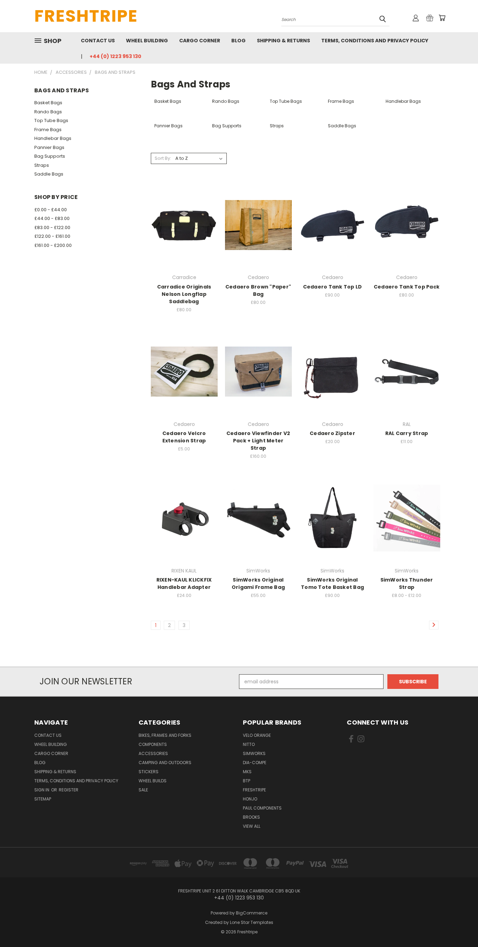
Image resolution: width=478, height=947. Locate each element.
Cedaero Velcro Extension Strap (184, 437)
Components (153, 744)
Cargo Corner (199, 40)
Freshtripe (254, 790)
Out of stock (184, 237)
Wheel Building (147, 40)
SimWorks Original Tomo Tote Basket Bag (332, 583)
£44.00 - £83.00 (52, 218)
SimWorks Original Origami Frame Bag (258, 583)
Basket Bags (48, 102)
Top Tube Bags (51, 120)
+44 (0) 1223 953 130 (115, 56)
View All (251, 826)
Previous (459, 925)
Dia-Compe (254, 763)
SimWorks (254, 753)
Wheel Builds (153, 781)
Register (68, 790)
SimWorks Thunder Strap (406, 583)
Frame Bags (48, 129)
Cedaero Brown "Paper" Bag (258, 290)
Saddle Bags (48, 174)
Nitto (249, 744)
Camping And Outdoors (165, 763)
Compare (181, 224)
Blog (238, 40)
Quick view (184, 211)
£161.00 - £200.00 (53, 245)
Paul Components (262, 808)
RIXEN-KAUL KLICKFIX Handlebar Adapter (184, 583)
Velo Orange (257, 735)
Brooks (251, 817)
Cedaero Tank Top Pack (407, 286)
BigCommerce (251, 913)
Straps (41, 165)
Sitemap (42, 799)
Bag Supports (49, 156)
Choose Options (332, 237)
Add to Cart (258, 237)
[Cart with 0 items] (441, 17)
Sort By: (163, 158)
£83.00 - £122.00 (52, 227)
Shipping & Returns (283, 40)
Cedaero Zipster (332, 433)
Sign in (42, 790)
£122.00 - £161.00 (52, 236)
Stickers (149, 772)
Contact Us (98, 40)
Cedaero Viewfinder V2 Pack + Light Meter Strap (258, 440)
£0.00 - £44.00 (50, 209)
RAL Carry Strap (406, 433)
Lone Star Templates (251, 922)
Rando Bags (48, 111)
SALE (143, 790)
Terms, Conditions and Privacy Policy (374, 40)
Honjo (250, 799)
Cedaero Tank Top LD (332, 286)
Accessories (153, 753)
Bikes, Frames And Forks (165, 735)
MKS (247, 772)
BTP (246, 781)
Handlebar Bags (52, 138)
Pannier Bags (49, 147)
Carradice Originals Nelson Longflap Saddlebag (184, 294)
